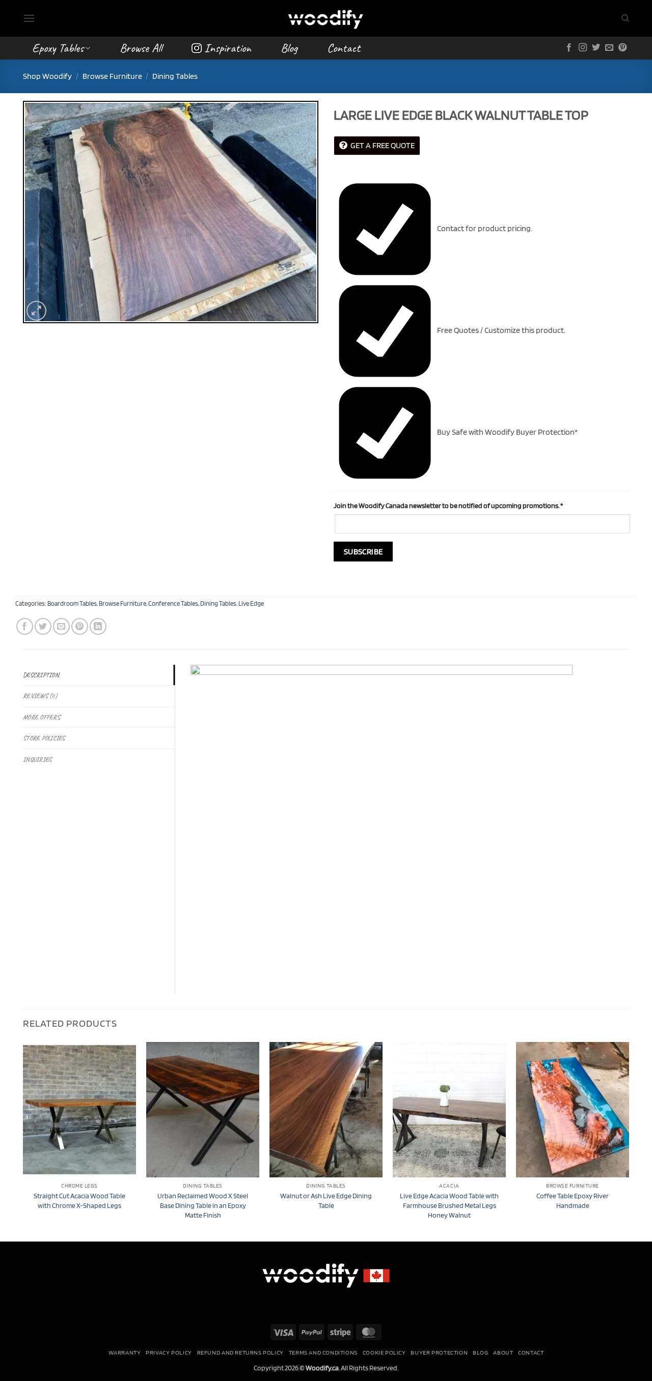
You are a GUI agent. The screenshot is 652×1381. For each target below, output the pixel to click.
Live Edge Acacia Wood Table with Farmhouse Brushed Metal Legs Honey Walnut (449, 1205)
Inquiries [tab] (37, 759)
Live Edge (251, 603)
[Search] (625, 18)
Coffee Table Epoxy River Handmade (572, 1200)
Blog (289, 47)
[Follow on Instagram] (583, 47)
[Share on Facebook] (24, 626)
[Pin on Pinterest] (79, 626)
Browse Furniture (112, 76)
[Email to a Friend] (61, 626)
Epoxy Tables (58, 47)
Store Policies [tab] (44, 738)
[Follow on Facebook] (569, 47)
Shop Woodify (47, 76)
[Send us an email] (609, 47)
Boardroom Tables (72, 603)
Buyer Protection (439, 1352)
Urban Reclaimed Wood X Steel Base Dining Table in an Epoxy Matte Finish (202, 1205)
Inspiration (227, 47)
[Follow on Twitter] (596, 47)
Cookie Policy (384, 1352)
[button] (29, 18)
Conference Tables (173, 603)
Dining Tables (175, 76)
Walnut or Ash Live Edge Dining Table (326, 1200)
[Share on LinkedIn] (98, 626)
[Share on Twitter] (43, 626)
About (503, 1352)
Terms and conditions (323, 1352)
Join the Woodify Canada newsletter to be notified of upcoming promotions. (448, 505)
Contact (343, 47)
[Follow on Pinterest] (622, 47)
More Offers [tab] (41, 717)
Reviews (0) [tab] (40, 696)
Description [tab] (41, 675)
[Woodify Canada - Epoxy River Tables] (326, 18)
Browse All (141, 47)
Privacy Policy (169, 1352)
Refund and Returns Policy (240, 1352)
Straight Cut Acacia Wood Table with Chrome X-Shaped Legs (79, 1200)
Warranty (124, 1352)
